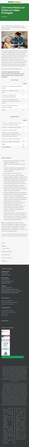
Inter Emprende (4, 313)
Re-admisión (4, 7)
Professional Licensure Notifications (13, 357)
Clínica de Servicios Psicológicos (8, 312)
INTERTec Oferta (17, 26)
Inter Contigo (4, 315)
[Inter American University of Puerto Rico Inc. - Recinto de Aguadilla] (14, 2)
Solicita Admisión (4, 4)
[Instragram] (4, 324)
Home (2, 26)
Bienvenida (3, 246)
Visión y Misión (5, 248)
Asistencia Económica (6, 257)
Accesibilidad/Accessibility (7, 310)
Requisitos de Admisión (6, 251)
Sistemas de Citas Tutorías (7, 304)
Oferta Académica (8, 26)
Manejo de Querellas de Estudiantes (9, 302)
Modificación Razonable (6, 300)
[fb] (1, 323)
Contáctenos (4, 261)
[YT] (3, 324)
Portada (3, 243)
